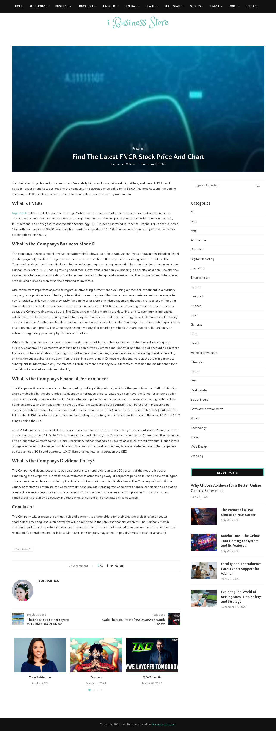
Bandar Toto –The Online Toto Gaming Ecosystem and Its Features (240, 541)
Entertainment (200, 278)
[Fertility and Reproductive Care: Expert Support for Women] (204, 570)
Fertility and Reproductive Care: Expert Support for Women (241, 569)
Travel (215, 6)
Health (150, 6)
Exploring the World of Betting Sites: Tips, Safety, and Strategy (241, 597)
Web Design (199, 447)
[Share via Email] (121, 566)
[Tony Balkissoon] (40, 655)
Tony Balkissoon (40, 677)
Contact (252, 6)
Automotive (37, 6)
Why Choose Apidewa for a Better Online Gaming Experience (226, 488)
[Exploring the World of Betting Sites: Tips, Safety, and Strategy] (204, 598)
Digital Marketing (202, 259)
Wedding (197, 456)
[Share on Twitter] (111, 566)
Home (19, 6)
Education (85, 6)
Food (194, 315)
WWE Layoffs (152, 677)
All (193, 212)
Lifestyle (196, 362)
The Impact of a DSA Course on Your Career (238, 512)
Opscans (96, 677)
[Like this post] (102, 566)
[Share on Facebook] (107, 566)
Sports (195, 6)
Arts (194, 231)
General (130, 6)
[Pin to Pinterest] (116, 566)
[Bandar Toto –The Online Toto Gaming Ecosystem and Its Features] (204, 542)
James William (125, 164)
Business (61, 6)
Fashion (196, 287)
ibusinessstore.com (163, 724)
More (232, 6)
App (193, 221)
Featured (108, 6)
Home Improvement (204, 353)
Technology (199, 428)
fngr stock (22, 549)
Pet (193, 381)
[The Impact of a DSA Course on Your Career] (204, 516)
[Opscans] (96, 655)
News (195, 371)
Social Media (199, 400)
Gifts (194, 334)
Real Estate (173, 6)
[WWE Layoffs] (152, 655)
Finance (196, 306)
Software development (207, 409)
